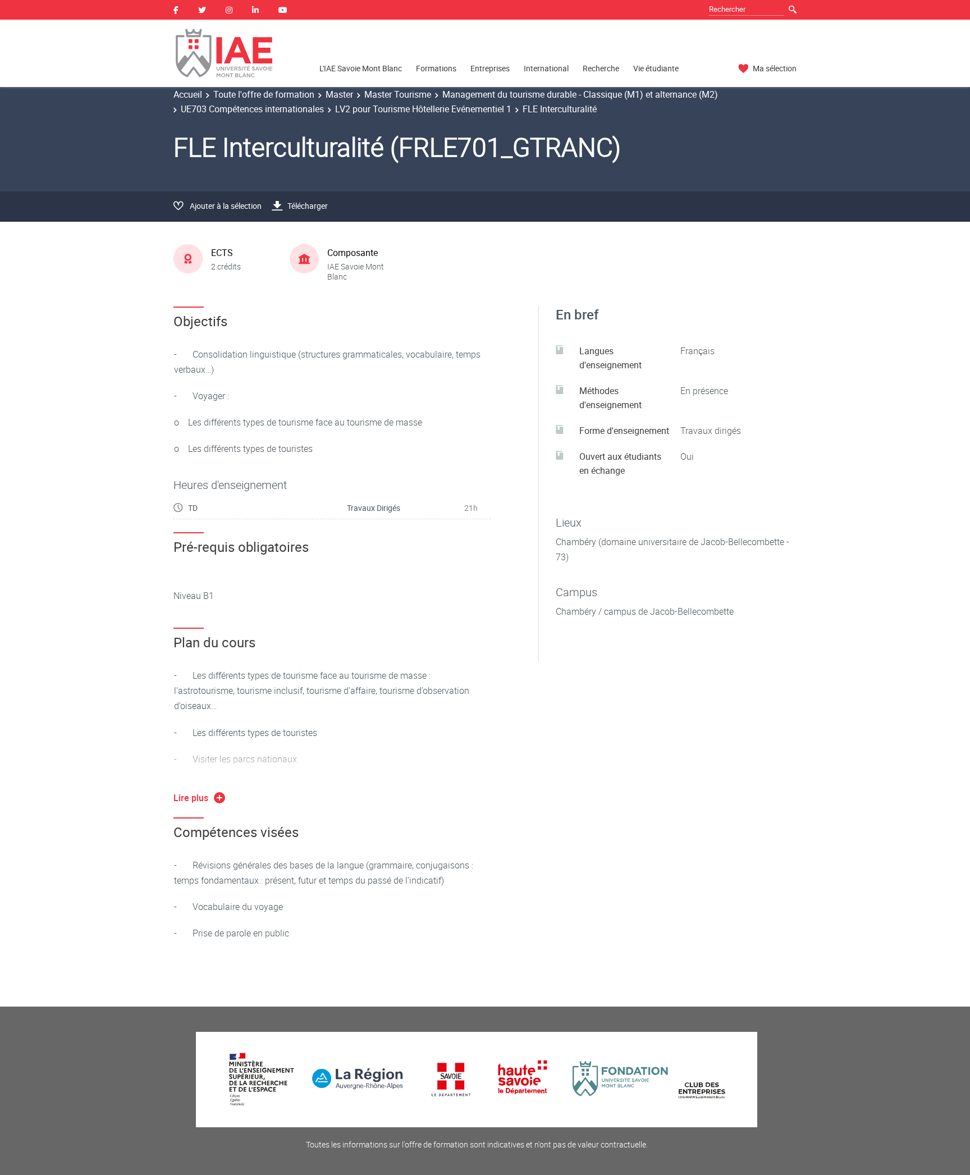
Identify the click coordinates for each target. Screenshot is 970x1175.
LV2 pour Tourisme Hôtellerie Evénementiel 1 (423, 109)
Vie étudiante (656, 68)
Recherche (601, 68)
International (546, 68)
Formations (436, 68)
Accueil (187, 94)
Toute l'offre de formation (263, 94)
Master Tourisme (397, 94)
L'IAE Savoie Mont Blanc (360, 68)
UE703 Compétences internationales (252, 109)
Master (339, 94)
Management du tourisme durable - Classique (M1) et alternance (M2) (580, 94)
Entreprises (490, 68)
